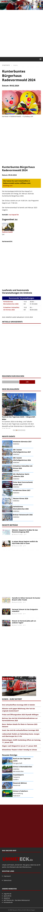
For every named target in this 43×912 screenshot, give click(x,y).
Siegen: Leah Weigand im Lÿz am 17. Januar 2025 (19, 746)
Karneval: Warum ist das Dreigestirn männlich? (25, 610)
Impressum (7, 876)
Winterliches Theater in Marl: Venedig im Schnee (19, 750)
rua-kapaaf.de (14, 215)
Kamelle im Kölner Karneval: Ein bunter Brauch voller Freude (26, 599)
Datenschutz (7, 880)
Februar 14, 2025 (18, 534)
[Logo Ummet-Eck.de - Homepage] (17, 863)
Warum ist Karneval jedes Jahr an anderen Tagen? (24, 622)
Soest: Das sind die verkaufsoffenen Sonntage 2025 (20, 730)
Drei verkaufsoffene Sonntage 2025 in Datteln (18, 705)
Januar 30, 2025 (17, 602)
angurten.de (7, 894)
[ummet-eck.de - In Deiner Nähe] (21, 9)
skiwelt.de (7, 898)
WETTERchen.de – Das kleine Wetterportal (17, 900)
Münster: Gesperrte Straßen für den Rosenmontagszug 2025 (25, 531)
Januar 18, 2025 (17, 613)
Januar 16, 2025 (17, 625)
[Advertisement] (21, 33)
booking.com (7, 186)
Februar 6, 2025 (17, 546)
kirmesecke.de (8, 902)
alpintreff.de (7, 896)
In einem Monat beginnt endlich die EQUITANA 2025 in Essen (25, 542)
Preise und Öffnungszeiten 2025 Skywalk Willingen (20, 715)
